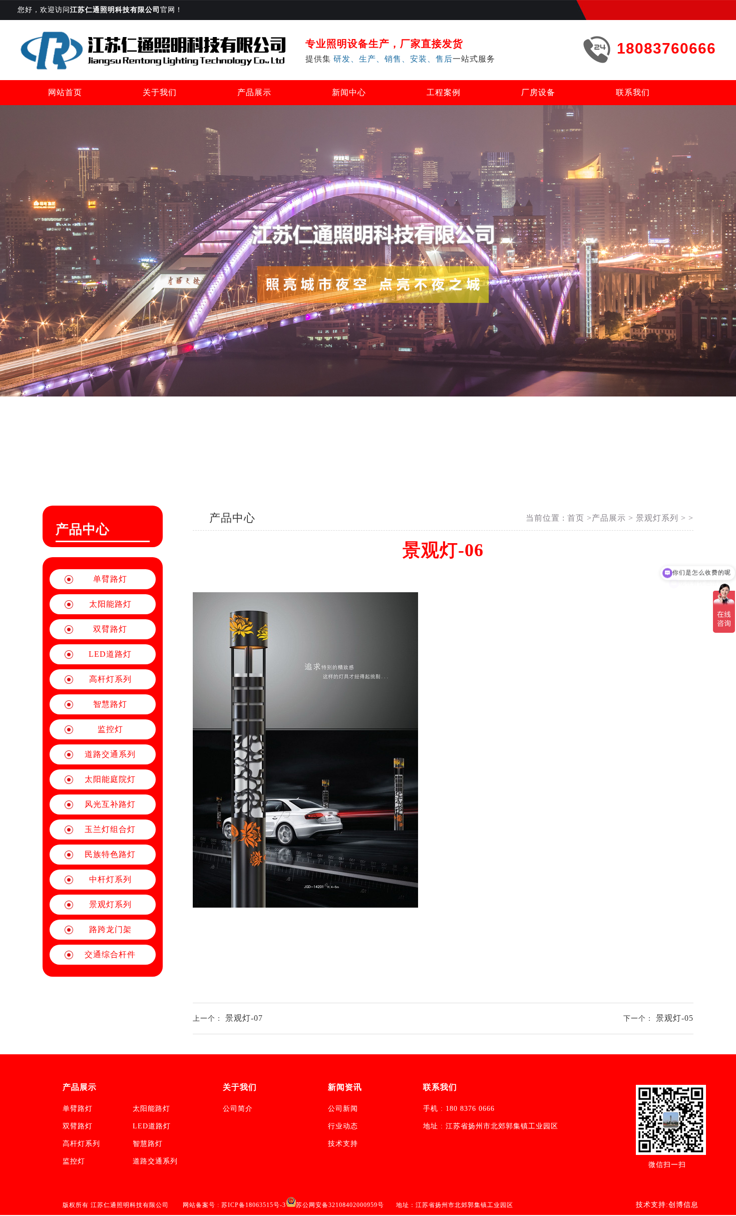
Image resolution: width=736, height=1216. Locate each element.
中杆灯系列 (110, 879)
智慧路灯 (110, 704)
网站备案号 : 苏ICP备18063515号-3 (234, 1204)
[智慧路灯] (154, 50)
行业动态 (343, 1126)
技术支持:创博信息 (667, 1204)
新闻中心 (349, 92)
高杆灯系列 (110, 679)
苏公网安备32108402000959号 (340, 1204)
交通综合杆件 (110, 954)
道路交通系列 (110, 754)
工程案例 (444, 92)
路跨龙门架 (110, 929)
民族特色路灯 (110, 854)
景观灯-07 (244, 1018)
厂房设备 (538, 92)
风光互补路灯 (110, 804)
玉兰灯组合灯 (110, 829)
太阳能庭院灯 (110, 779)
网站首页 (65, 92)
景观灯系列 (110, 904)
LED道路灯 (110, 654)
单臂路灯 (110, 579)
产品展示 (254, 92)
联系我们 (633, 92)
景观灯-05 (674, 1018)
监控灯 (110, 729)
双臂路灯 (110, 629)
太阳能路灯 (110, 604)
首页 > (579, 518)
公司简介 (238, 1108)
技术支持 (343, 1143)
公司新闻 (343, 1108)
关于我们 (160, 92)
